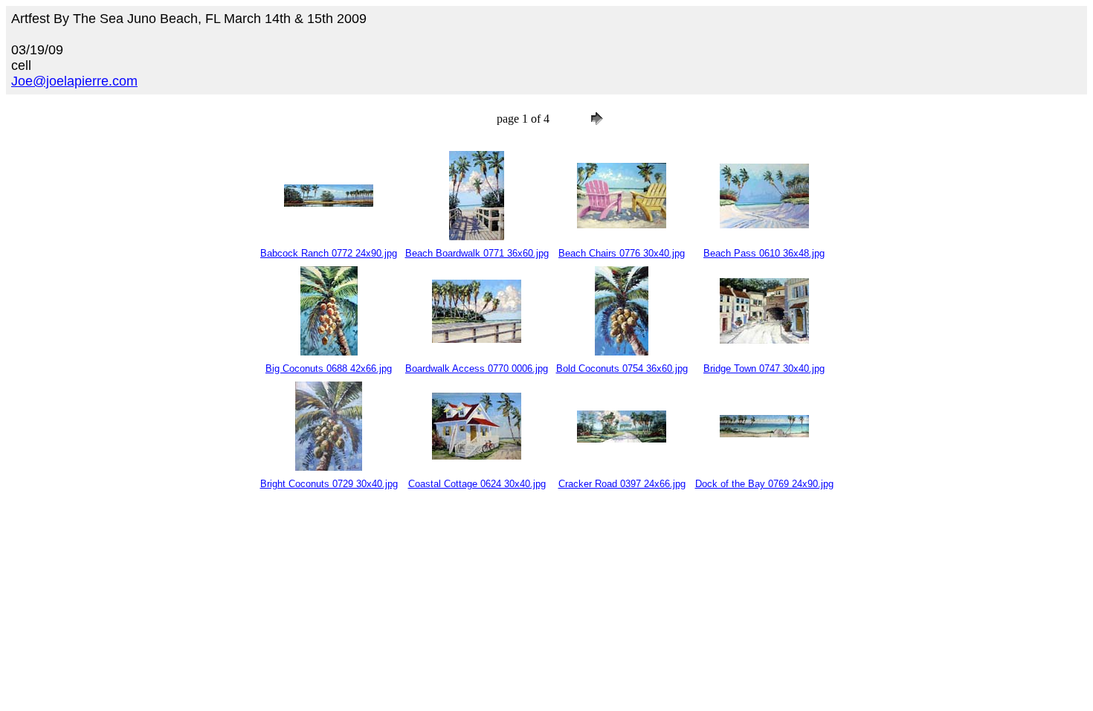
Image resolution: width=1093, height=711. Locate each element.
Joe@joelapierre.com (74, 81)
